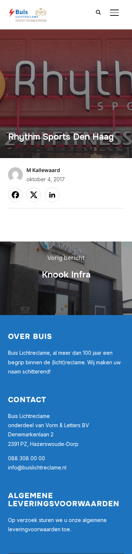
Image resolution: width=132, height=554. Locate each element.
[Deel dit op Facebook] (15, 194)
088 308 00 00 (26, 458)
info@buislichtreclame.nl (37, 467)
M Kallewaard (43, 170)
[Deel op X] (33, 194)
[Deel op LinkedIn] (52, 194)
